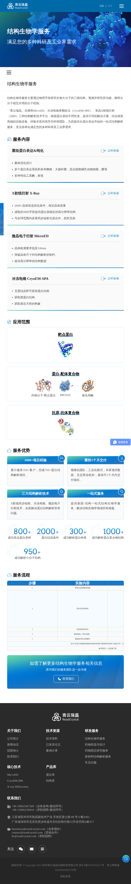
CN (102, 6)
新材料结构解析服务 (98, 756)
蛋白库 (50, 774)
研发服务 (92, 731)
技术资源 (53, 731)
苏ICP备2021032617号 (91, 865)
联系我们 (13, 756)
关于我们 (14, 731)
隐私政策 (65, 876)
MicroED (12, 774)
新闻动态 (13, 744)
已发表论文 (53, 744)
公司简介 (13, 738)
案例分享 (52, 750)
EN (110, 6)
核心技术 (14, 767)
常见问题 (91, 762)
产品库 (51, 767)
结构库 (50, 780)
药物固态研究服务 (96, 750)
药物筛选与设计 (95, 744)
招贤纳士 (13, 750)
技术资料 (52, 738)
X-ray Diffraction (17, 786)
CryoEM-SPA (15, 780)
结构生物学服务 (95, 738)
